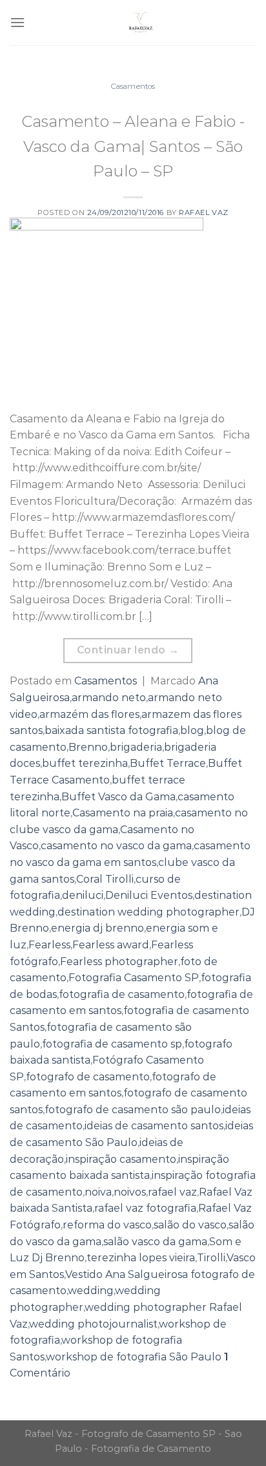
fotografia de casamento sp (112, 1044)
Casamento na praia (122, 813)
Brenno (88, 747)
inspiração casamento (121, 1159)
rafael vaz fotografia (145, 1208)
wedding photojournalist (93, 1324)
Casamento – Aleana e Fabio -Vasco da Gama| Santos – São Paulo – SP (133, 146)
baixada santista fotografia (111, 730)
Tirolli (211, 1258)
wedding (91, 1290)
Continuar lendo (128, 650)
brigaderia (136, 747)
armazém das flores (89, 714)
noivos (130, 1192)
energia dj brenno (97, 928)
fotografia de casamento (122, 994)
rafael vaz (172, 1192)
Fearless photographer (119, 961)
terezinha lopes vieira (141, 1258)
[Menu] (17, 22)
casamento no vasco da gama (116, 846)
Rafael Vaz (204, 212)
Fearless (49, 945)
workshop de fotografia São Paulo (133, 1357)
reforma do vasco (107, 1225)
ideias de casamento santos (154, 1126)
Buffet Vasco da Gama (118, 797)
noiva (98, 1192)
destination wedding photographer (148, 912)
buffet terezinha (85, 763)
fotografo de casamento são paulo (133, 1110)
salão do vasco (190, 1225)
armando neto (109, 697)
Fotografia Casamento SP (133, 978)
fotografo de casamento (88, 1077)
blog (192, 730)
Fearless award (110, 945)
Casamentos (133, 86)
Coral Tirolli (105, 879)
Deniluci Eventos (148, 895)
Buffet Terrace (168, 763)
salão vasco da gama (155, 1242)
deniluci (82, 895)
